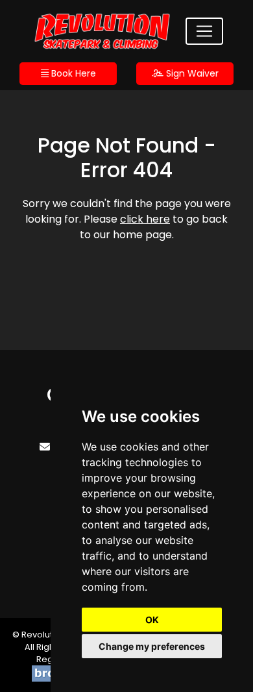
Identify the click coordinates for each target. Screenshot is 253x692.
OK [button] (152, 619)
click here (145, 219)
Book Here (72, 73)
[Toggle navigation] (204, 31)
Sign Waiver (191, 73)
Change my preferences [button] (152, 646)
